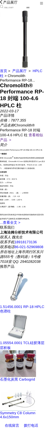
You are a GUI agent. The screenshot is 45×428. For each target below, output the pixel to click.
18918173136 (25, 242)
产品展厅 (19, 71)
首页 (3, 71)
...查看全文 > (10, 222)
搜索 (28, 7)
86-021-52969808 (28, 247)
